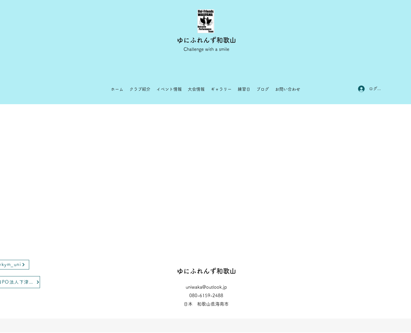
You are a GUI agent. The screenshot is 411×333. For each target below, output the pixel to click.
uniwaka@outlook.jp (206, 287)
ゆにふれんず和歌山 (206, 40)
